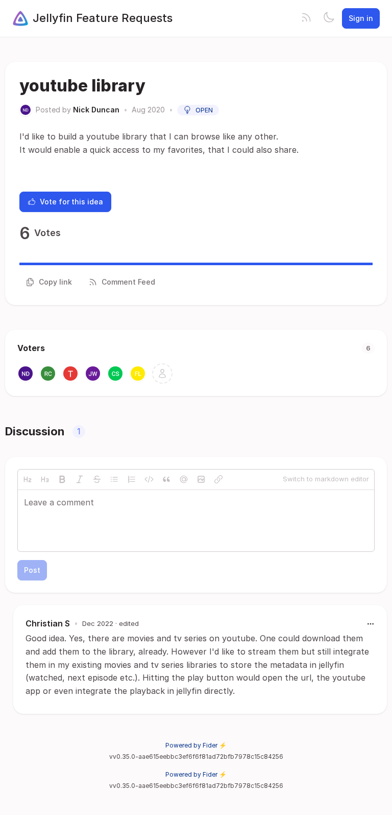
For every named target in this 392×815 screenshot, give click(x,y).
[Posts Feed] (306, 18)
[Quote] (166, 479)
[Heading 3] (45, 479)
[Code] (149, 479)
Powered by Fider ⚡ (196, 745)
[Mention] (183, 479)
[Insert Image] (201, 479)
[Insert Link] (218, 479)
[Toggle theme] (329, 18)
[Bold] (62, 479)
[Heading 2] (27, 479)
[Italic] (79, 479)
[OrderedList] (131, 479)
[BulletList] (114, 479)
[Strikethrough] (97, 479)
